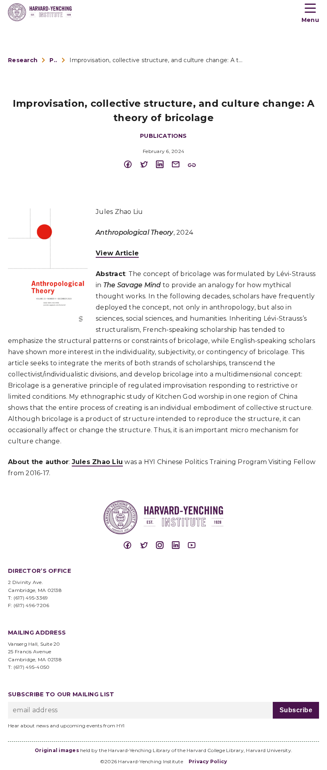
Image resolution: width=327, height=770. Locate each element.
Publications (53, 60)
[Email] (179, 165)
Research (22, 60)
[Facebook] (132, 165)
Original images (57, 750)
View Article (117, 253)
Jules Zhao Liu (97, 462)
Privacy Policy (208, 761)
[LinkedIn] (163, 165)
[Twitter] (148, 165)
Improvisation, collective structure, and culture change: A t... (155, 60)
